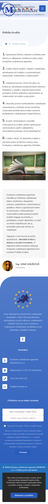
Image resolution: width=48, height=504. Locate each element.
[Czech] (19, 9)
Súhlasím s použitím (24, 495)
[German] (27, 9)
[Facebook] (22, 339)
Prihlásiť (23, 452)
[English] (23, 9)
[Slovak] (31, 9)
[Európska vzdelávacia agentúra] (9, 10)
